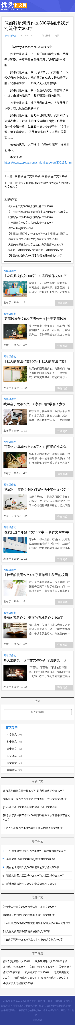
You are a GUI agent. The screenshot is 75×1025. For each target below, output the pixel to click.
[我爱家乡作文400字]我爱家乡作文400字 (30, 217)
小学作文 (14, 734)
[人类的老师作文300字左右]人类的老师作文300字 (35, 244)
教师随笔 (14, 770)
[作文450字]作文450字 (20, 228)
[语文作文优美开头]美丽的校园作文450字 (26, 931)
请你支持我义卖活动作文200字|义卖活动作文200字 (35, 875)
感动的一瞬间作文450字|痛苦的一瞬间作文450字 (35, 250)
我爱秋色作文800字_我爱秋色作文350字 (41, 176)
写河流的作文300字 (14, 966)
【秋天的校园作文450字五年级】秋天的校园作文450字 (37, 575)
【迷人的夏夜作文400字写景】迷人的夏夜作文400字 (33, 827)
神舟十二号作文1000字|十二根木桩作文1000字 (29, 906)
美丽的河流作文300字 (42, 966)
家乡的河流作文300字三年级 (51, 961)
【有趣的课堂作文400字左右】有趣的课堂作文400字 (33, 939)
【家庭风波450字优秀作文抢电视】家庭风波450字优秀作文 (36, 923)
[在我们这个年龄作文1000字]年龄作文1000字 (36, 532)
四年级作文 (10, 35)
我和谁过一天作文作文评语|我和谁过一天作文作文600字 (35, 798)
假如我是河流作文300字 (16, 961)
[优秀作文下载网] (14, 9)
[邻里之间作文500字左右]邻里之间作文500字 (32, 239)
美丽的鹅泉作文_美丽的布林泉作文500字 (33, 617)
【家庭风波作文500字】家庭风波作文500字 (35, 276)
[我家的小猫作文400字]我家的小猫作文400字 (36, 489)
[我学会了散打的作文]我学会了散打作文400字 (29, 914)
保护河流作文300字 (25, 977)
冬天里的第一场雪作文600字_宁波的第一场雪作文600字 (37, 660)
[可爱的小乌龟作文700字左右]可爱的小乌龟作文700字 (37, 447)
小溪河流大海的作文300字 (18, 983)
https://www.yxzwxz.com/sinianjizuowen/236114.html (38, 162)
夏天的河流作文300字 (53, 977)
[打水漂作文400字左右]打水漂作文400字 (30, 222)
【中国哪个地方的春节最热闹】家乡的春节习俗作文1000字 (40, 211)
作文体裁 (14, 755)
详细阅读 (62, 303)
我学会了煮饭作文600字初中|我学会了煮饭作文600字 (37, 404)
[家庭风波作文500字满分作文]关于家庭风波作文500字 (37, 318)
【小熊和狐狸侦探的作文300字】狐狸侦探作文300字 (36, 850)
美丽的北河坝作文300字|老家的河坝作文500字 (32, 867)
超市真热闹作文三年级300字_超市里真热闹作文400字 (33, 790)
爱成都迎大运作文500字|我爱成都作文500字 (31, 883)
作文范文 (14, 762)
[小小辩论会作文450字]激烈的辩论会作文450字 (30, 807)
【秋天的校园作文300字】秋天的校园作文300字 (37, 361)
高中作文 (14, 748)
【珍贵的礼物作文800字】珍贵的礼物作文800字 (34, 255)
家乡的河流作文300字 (37, 972)
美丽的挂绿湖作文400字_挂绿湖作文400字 (30, 859)
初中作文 (14, 741)
